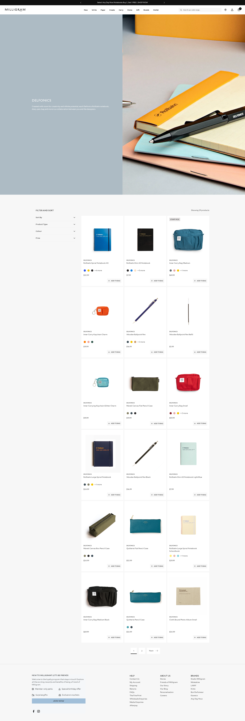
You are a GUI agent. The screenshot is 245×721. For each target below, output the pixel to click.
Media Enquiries (136, 702)
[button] (239, 9)
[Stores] (225, 9)
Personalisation (166, 692)
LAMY (193, 686)
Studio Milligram (198, 679)
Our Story (164, 686)
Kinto (193, 689)
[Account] (232, 9)
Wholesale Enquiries (138, 699)
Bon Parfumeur (197, 692)
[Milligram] (15, 10)
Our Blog (164, 689)
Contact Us (134, 679)
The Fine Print (135, 695)
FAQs (132, 692)
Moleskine (195, 682)
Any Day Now (197, 699)
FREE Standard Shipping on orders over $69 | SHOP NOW (122, 2)
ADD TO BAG (115, 281)
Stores (163, 679)
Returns (133, 689)
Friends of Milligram (169, 682)
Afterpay (134, 705)
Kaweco (194, 695)
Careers (163, 695)
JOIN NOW (58, 701)
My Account (135, 682)
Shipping (133, 686)
